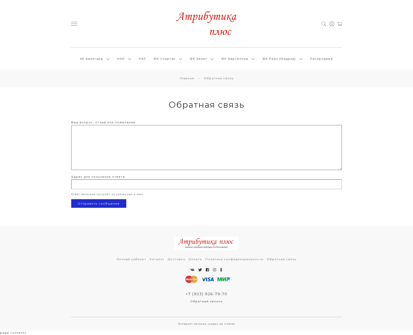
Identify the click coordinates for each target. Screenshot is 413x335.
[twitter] (200, 270)
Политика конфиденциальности (234, 259)
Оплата (195, 259)
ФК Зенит (198, 58)
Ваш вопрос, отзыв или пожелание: (104, 122)
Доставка (176, 259)
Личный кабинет (131, 259)
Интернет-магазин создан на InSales (206, 324)
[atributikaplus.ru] (206, 24)
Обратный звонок (206, 301)
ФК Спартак (165, 58)
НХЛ (121, 58)
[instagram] (215, 270)
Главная (187, 78)
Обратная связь (281, 259)
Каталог (157, 259)
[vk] (192, 270)
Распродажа (321, 58)
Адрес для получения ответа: (98, 176)
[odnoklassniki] (221, 270)
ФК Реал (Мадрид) (279, 58)
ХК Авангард (91, 58)
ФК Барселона (234, 58)
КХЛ (142, 58)
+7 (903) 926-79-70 (206, 294)
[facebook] (208, 270)
